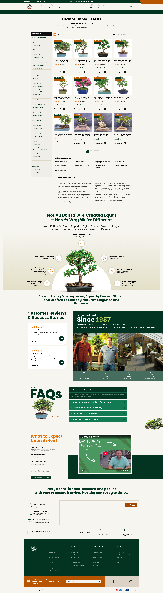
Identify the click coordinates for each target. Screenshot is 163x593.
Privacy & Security (53, 568)
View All (117, 562)
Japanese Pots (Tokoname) (39, 133)
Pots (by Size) (36, 156)
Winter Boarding (120, 552)
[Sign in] (134, 6)
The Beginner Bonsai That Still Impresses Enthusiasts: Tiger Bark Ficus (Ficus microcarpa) (83, 61)
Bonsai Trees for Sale (40, 8)
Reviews (51, 555)
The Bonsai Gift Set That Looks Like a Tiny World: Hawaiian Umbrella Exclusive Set (103, 98)
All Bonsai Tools (36, 99)
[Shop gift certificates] (131, 6)
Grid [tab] (54, 34)
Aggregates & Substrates (39, 115)
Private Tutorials (120, 557)
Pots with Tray (36, 144)
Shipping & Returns (53, 570)
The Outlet (84, 8)
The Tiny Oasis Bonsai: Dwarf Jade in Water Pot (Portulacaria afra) (62, 135)
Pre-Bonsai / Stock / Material (40, 62)
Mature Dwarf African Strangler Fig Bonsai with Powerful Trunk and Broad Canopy (122, 135)
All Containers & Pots (38, 123)
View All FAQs (55, 417)
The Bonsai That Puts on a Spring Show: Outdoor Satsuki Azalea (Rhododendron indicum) (82, 98)
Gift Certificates (97, 568)
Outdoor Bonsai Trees (38, 57)
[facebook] (113, 581)
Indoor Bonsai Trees (37, 54)
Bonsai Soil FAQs (97, 562)
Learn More (90, 1)
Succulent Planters (37, 153)
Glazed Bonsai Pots (37, 136)
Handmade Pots (37, 125)
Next (96, 152)
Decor (34, 97)
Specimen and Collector (39, 60)
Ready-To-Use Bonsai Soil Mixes (40, 112)
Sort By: (114, 34)
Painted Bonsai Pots (37, 128)
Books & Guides (36, 94)
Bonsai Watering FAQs (98, 557)
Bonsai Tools (36, 78)
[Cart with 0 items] (138, 6)
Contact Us (52, 565)
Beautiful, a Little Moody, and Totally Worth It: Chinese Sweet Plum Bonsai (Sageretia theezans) (62, 98)
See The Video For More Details (40, 477)
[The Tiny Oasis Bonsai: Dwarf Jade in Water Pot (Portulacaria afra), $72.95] (62, 122)
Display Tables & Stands (39, 91)
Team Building (36, 172)
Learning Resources (54, 557)
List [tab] (58, 34)
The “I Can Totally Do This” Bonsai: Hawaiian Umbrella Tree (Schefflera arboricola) (62, 61)
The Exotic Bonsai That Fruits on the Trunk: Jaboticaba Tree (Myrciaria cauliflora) (122, 98)
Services (98, 8)
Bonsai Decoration (76, 562)
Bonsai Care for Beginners (100, 555)
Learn (104, 8)
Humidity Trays (36, 89)
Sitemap (95, 565)
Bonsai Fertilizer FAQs (98, 560)
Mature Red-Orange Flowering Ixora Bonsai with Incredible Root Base (83, 135)
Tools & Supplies (52, 8)
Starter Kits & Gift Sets (38, 81)
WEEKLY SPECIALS (37, 45)
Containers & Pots (75, 8)
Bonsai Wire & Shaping (38, 86)
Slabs (34, 131)
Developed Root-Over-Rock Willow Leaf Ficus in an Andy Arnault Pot (101, 135)
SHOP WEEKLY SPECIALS (152, 2)
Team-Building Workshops (122, 560)
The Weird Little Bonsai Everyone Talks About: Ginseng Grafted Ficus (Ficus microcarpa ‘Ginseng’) (122, 61)
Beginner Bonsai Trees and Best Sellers (40, 48)
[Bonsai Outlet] (34, 548)
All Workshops (36, 169)
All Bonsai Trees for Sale (38, 40)
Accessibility (52, 552)
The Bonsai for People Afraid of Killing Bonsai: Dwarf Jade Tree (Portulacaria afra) (102, 61)
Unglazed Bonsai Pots (38, 139)
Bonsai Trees (74, 552)
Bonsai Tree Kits (36, 52)
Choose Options (58, 72)
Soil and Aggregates (63, 8)
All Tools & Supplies (37, 75)
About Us (51, 562)
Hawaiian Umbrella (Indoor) (69, 196)
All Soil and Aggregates (38, 107)
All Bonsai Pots (36, 159)
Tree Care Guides (97, 552)
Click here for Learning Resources (68, 202)
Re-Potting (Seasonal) (38, 110)
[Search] (129, 6)
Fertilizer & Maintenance (38, 83)
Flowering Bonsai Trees (38, 65)
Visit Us (132, 505)
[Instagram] (130, 581)
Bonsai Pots (74, 560)
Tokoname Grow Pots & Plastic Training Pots (40, 150)
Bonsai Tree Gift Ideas (38, 42)
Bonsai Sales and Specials (77, 565)
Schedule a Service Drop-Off (123, 555)
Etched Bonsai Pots (37, 141)
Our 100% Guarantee (54, 560)
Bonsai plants (87, 25)
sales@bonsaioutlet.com (84, 532)
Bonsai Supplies (75, 557)
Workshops (91, 8)
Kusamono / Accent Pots (39, 147)
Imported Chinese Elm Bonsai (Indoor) (70, 197)
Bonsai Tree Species (37, 68)
